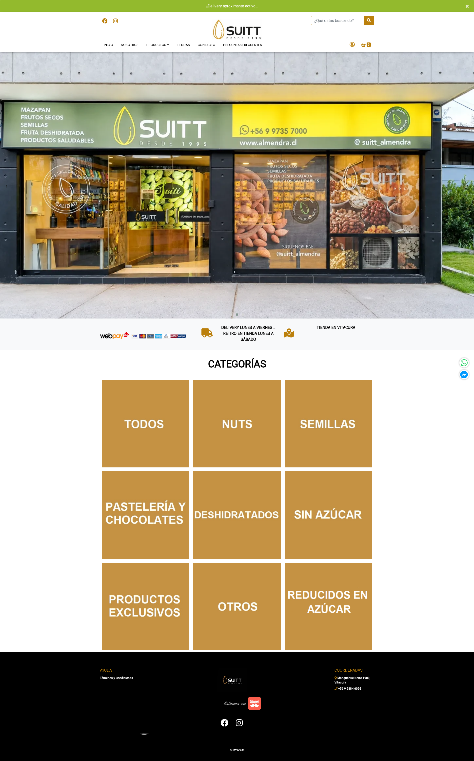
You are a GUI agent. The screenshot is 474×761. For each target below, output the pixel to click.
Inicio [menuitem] (108, 32)
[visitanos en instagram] (115, 8)
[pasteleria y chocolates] (145, 502)
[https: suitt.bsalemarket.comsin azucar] (328, 502)
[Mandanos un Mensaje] (464, 375)
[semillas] (328, 411)
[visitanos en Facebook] (105, 8)
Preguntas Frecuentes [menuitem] (242, 32)
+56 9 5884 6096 (349, 688)
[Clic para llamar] (144, 734)
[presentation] (6, 173)
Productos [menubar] (156, 32)
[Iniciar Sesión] (352, 32)
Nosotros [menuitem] (129, 32)
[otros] (237, 594)
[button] (231, 302)
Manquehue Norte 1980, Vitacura (352, 680)
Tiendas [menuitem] (183, 32)
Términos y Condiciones (116, 678)
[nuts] (237, 411)
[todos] (145, 411)
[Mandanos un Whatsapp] (464, 363)
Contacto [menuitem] (206, 32)
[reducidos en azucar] (328, 594)
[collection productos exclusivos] (145, 594)
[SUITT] (237, 17)
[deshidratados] (237, 502)
